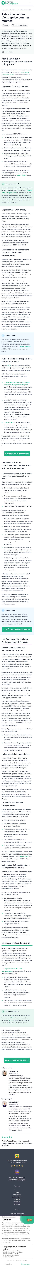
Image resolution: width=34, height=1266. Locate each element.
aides (9, 365)
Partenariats (17, 1194)
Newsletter (17, 1204)
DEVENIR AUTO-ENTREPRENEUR (17, 454)
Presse (17, 1192)
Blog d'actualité (17, 1197)
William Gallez (13, 1102)
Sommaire (9, 52)
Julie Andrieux (14, 1071)
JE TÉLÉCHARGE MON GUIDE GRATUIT (17, 629)
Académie (17, 1199)
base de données (25, 346)
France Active (21, 175)
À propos (17, 1190)
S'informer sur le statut (17, 1214)
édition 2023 (23, 856)
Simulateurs (17, 1202)
